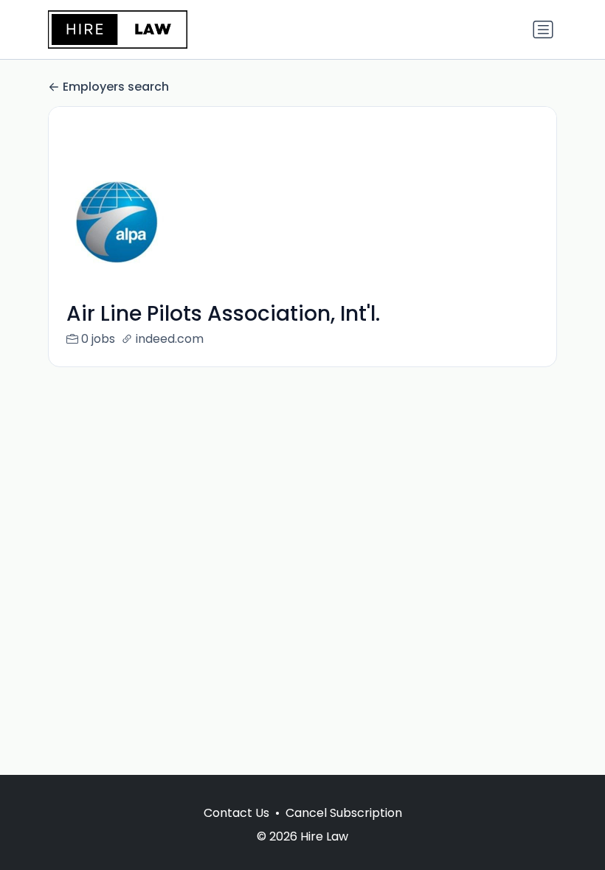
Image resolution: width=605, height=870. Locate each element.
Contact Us (236, 812)
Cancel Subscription (344, 812)
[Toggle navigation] (543, 29)
